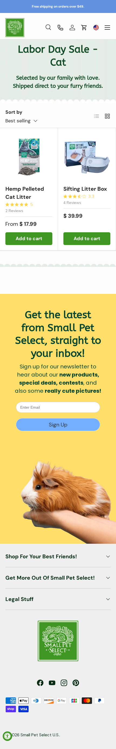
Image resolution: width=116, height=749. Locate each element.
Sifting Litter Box (85, 188)
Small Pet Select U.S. (40, 735)
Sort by (13, 112)
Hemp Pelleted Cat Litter (24, 192)
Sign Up (58, 424)
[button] (84, 27)
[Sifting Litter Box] (86, 156)
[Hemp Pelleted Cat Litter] (28, 156)
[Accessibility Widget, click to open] (7, 736)
